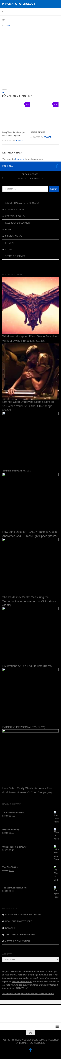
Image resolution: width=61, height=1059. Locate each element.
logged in (19, 159)
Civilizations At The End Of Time (22, 666)
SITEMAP (9, 243)
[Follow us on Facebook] (57, 166)
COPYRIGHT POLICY (15, 216)
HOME (8, 229)
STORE (8, 249)
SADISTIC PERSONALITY (19, 727)
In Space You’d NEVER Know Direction (23, 914)
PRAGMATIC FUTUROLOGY (18, 3)
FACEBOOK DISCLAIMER (17, 223)
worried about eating (22, 981)
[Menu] (57, 4)
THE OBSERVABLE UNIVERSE (20, 934)
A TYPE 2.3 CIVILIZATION (17, 941)
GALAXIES (10, 928)
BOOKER (8, 26)
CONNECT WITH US (14, 209)
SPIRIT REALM (37, 132)
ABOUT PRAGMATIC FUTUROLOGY (22, 203)
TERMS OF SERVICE (15, 256)
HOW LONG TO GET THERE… (19, 921)
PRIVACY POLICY (13, 236)
